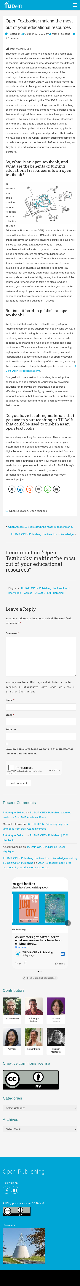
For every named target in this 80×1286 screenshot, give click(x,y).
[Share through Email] (38, 489)
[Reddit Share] (29, 489)
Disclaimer (9, 1224)
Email (10, 714)
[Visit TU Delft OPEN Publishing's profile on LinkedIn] (19, 954)
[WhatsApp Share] (47, 489)
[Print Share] (56, 489)
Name (10, 700)
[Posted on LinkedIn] (62, 954)
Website (11, 729)
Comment (12, 633)
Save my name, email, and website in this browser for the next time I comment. (39, 751)
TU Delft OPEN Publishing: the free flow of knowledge (42, 534)
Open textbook (38, 510)
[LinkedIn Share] (20, 489)
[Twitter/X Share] (11, 489)
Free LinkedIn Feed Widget (41, 978)
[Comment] (24, 963)
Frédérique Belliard (14, 812)
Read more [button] (21, 947)
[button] (12, 923)
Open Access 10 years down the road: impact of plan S (40, 526)
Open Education (18, 510)
